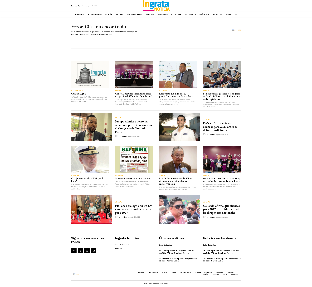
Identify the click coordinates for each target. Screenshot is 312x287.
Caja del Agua (78, 93)
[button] (76, 5)
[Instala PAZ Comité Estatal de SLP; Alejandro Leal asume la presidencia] (222, 159)
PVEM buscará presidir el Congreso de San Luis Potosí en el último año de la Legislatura (221, 96)
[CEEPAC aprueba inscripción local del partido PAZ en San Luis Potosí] (134, 74)
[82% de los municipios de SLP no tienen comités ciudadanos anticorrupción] (178, 159)
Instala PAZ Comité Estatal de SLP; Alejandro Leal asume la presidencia (221, 180)
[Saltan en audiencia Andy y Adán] (134, 159)
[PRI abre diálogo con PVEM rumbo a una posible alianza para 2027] (91, 209)
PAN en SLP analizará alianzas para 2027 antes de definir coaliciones (220, 126)
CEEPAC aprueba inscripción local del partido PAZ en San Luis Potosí (133, 95)
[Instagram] (80, 250)
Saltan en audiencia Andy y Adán (132, 178)
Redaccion (123, 136)
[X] (87, 250)
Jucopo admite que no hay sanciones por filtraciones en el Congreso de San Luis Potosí (133, 126)
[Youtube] (93, 250)
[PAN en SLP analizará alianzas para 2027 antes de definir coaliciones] (179, 127)
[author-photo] (116, 136)
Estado (118, 90)
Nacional (163, 90)
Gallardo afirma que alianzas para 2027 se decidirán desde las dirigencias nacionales (221, 209)
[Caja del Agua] (90, 74)
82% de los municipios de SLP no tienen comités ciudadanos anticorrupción (176, 181)
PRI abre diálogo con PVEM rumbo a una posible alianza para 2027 (134, 209)
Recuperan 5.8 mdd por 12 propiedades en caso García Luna (176, 95)
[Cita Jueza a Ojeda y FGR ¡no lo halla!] (90, 159)
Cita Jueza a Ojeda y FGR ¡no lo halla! (87, 180)
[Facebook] (74, 250)
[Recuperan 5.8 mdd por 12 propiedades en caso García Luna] (178, 74)
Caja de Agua (77, 90)
